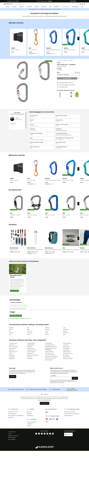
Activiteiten (56, 6)
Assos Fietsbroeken (67, 343)
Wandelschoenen (31, 348)
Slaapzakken (11, 358)
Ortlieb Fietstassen (67, 351)
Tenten (10, 353)
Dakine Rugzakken (49, 359)
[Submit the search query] (77, 4)
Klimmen (37, 6)
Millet (28, 329)
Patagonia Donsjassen (67, 358)
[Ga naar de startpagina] (58, 60)
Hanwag (65, 331)
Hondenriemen (66, 350)
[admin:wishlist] (78, 78)
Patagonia (11, 327)
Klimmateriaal (65, 60)
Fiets (50, 6)
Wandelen (21, 6)
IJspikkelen (29, 346)
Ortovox (10, 329)
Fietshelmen (29, 356)
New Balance (66, 329)
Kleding (7, 6)
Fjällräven (47, 327)
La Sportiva (11, 332)
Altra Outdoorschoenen (68, 353)
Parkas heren (12, 350)
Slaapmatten (11, 355)
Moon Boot (29, 331)
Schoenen (14, 6)
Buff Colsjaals (66, 355)
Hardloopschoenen (31, 351)
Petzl (58, 62)
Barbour (28, 334)
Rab (10, 331)
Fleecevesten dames (13, 346)
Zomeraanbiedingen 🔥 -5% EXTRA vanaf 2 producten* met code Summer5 (44, 9)
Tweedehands (66, 6)
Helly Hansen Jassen (49, 353)
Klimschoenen (30, 353)
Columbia (47, 329)
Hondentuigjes (66, 348)
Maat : (58, 72)
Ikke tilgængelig (67, 78)
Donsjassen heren (13, 348)
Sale (82, 6)
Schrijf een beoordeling (61, 66)
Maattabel (77, 72)
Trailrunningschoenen (31, 350)
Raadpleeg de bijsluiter (61, 130)
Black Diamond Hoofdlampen (51, 356)
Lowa (10, 334)
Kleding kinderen (48, 343)
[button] (22, 70)
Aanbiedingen (75, 6)
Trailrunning (29, 6)
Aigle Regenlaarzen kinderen (51, 346)
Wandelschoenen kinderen (32, 355)
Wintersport (43, 6)
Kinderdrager (30, 358)
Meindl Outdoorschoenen (50, 358)
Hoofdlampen (12, 356)
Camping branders (31, 343)
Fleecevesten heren (13, 351)
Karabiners (71, 60)
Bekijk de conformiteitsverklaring (63, 134)
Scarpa (46, 331)
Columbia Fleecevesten (50, 354)
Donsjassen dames (13, 343)
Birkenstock (65, 332)
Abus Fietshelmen (67, 356)
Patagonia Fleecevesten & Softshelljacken (50, 349)
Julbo (64, 327)
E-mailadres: (53, 375)
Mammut (47, 334)
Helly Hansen (30, 332)
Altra (28, 327)
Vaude (46, 332)
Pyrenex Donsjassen (49, 351)
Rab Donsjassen (66, 346)
